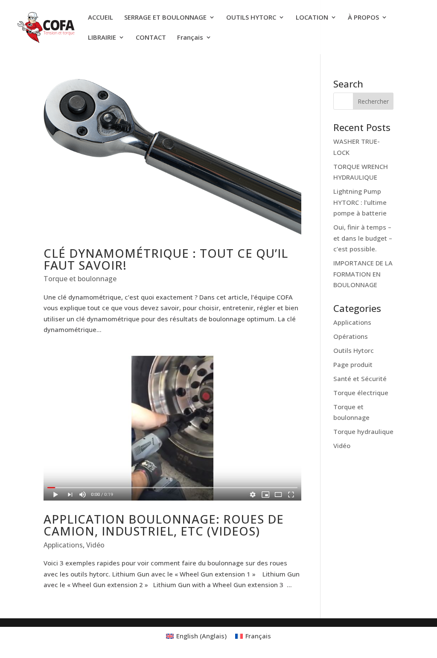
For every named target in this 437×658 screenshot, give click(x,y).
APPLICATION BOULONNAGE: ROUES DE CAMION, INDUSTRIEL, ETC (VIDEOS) (164, 525)
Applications (63, 545)
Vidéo (95, 545)
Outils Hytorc (353, 350)
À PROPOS (363, 17)
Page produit (353, 364)
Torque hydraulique (363, 431)
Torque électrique (360, 392)
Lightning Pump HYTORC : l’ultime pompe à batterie (360, 202)
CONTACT (151, 37)
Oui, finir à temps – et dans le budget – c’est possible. (362, 238)
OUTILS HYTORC (251, 17)
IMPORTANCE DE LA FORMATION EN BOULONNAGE (363, 274)
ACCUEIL (100, 17)
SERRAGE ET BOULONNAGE (165, 17)
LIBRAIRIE (102, 37)
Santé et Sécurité (360, 378)
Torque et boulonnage (80, 278)
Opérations (350, 336)
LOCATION (312, 17)
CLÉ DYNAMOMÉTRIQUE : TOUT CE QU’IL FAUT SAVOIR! (166, 259)
